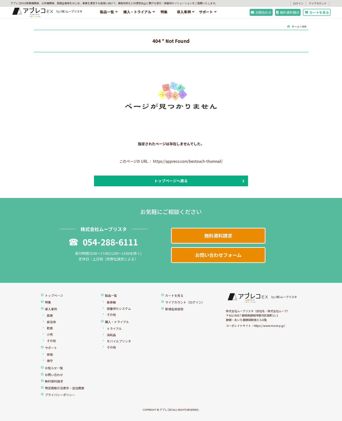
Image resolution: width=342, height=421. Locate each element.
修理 (50, 354)
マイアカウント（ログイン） (185, 302)
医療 (50, 315)
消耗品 (111, 335)
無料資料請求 (289, 12)
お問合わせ (263, 12)
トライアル (114, 328)
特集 (164, 11)
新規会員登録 (174, 309)
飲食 (50, 328)
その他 (51, 340)
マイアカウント (318, 3)
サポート (206, 11)
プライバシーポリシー (60, 395)
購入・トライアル (137, 11)
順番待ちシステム (119, 308)
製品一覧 (107, 11)
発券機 (111, 302)
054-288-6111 (110, 242)
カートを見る (319, 12)
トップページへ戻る (171, 180)
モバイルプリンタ (119, 341)
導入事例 (184, 11)
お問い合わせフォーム (218, 255)
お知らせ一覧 (54, 368)
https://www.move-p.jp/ (269, 326)
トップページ (54, 295)
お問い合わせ (54, 375)
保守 (50, 361)
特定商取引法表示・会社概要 (64, 388)
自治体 (51, 322)
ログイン (298, 3)
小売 (50, 334)
